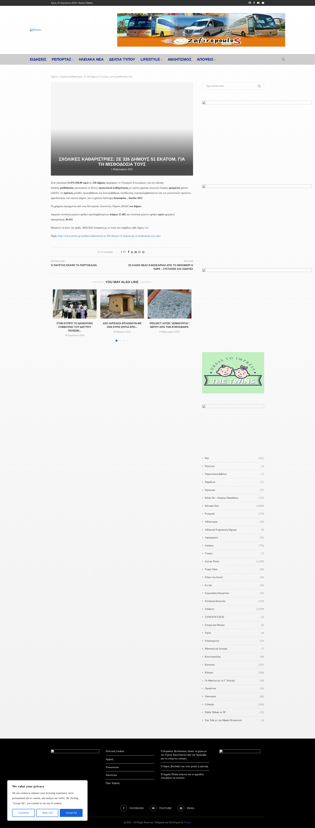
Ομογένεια (234, 688)
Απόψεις (205, 59)
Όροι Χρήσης (113, 783)
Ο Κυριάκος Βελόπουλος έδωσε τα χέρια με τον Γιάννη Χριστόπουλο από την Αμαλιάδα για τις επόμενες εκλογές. (184, 755)
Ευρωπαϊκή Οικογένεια (234, 593)
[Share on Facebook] (128, 252)
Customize (23, 812)
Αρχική (54, 76)
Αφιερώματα (234, 537)
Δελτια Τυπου (122, 59)
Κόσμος (234, 672)
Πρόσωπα (234, 490)
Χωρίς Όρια (234, 569)
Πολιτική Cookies (115, 751)
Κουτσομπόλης (234, 656)
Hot (234, 458)
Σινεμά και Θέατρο (234, 625)
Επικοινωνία (112, 767)
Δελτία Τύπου (234, 561)
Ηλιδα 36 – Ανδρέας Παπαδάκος (234, 498)
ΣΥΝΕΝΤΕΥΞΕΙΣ (234, 617)
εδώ (147, 227)
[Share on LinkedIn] (136, 252)
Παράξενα (234, 482)
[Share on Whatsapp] (139, 252)
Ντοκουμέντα (234, 640)
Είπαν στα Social (234, 577)
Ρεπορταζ (61, 59)
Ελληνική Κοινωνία (234, 601)
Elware (187, 822)
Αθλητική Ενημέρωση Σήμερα (234, 529)
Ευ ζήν (234, 585)
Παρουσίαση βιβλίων (234, 474)
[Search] (283, 59)
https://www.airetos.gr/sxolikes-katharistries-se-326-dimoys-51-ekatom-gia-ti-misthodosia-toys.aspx (109, 236)
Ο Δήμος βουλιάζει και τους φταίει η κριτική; (184, 766)
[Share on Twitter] (132, 252)
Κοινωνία (234, 664)
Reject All (47, 812)
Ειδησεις (38, 59)
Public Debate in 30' (234, 712)
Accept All (71, 812)
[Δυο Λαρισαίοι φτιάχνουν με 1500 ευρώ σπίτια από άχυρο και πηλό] (122, 304)
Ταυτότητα (111, 775)
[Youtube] (258, 3)
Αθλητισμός (179, 59)
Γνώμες (234, 553)
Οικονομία (234, 696)
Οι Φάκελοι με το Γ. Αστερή (234, 680)
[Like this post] (124, 252)
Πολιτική (234, 466)
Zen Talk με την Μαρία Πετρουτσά (234, 720)
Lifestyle (150, 59)
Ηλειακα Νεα (91, 59)
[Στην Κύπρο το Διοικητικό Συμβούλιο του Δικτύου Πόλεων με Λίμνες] (75, 304)
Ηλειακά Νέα (234, 506)
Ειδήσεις (234, 609)
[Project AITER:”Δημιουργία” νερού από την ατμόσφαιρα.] (169, 304)
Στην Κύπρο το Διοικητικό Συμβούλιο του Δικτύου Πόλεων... (75, 327)
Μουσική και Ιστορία (234, 648)
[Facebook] (254, 3)
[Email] (263, 3)
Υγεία (234, 632)
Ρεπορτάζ (234, 513)
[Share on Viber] (143, 252)
